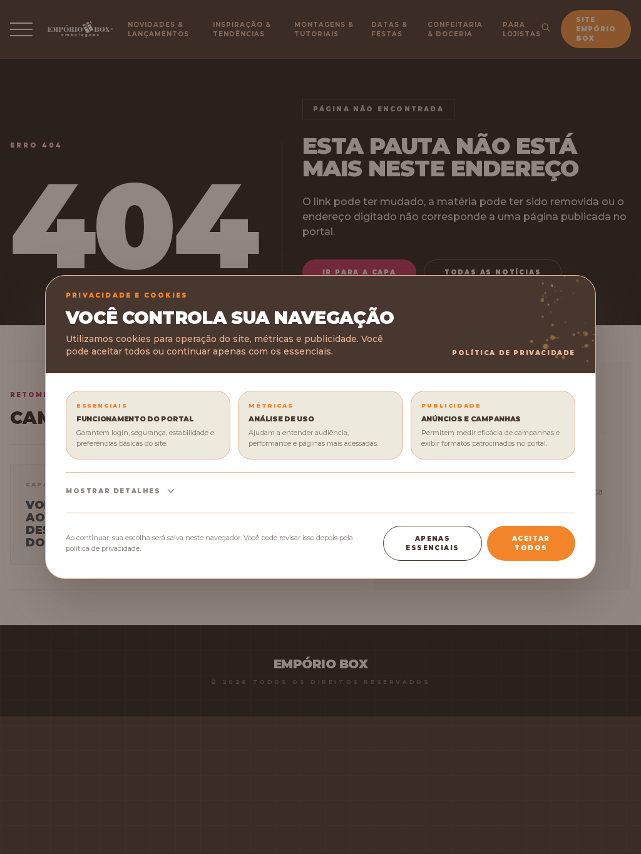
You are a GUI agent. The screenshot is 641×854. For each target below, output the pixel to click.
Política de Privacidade (513, 353)
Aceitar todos (531, 543)
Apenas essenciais (432, 543)
